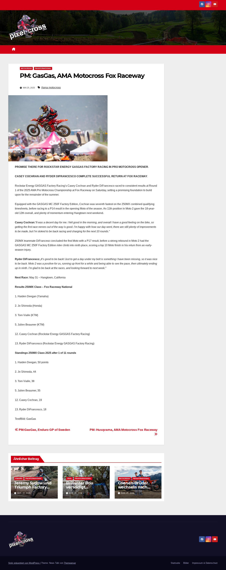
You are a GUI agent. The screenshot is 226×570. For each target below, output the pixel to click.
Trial (69, 478)
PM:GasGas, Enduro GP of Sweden (44, 429)
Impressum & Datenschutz (205, 563)
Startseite (175, 563)
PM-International (43, 68)
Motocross (26, 68)
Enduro (18, 478)
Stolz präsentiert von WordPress (24, 563)
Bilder (186, 563)
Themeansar (70, 563)
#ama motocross (51, 87)
